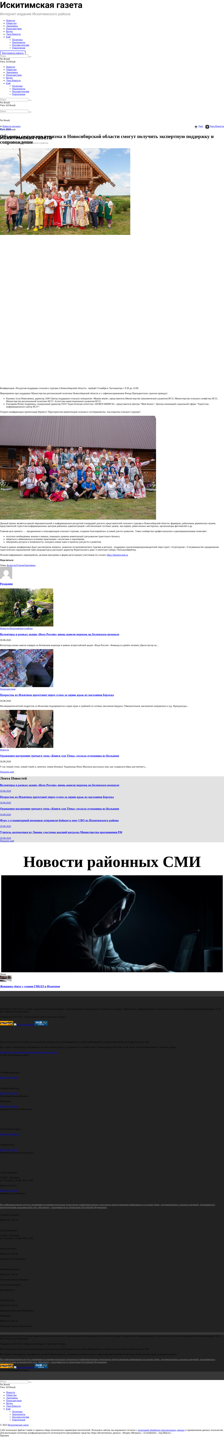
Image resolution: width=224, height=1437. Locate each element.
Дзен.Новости (13, 34)
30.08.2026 (5, 791)
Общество (11, 23)
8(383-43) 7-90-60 (9, 1077)
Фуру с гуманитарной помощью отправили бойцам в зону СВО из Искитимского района (59, 820)
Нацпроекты (18, 42)
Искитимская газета (18, 1425)
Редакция (6, 583)
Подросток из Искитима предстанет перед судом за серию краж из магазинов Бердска (57, 695)
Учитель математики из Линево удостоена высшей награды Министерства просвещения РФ (61, 832)
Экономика (12, 26)
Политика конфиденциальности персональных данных (28, 1052)
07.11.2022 (5, 129)
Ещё (8, 37)
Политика (17, 39)
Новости (10, 20)
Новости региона (11, 126)
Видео (9, 31)
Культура (11, 565)
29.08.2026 (5, 826)
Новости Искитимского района (16, 628)
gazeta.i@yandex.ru (9, 1134)
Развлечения (18, 48)
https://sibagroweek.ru (117, 555)
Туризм (20, 565)
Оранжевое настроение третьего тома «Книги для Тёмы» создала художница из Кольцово (59, 755)
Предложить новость (13, 53)
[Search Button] (30, 56)
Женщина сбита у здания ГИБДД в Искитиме (30, 986)
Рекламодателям (20, 45)
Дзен (200, 126)
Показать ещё (7, 772)
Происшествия (13, 28)
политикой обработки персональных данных (161, 1430)
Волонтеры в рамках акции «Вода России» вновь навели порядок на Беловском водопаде (59, 634)
